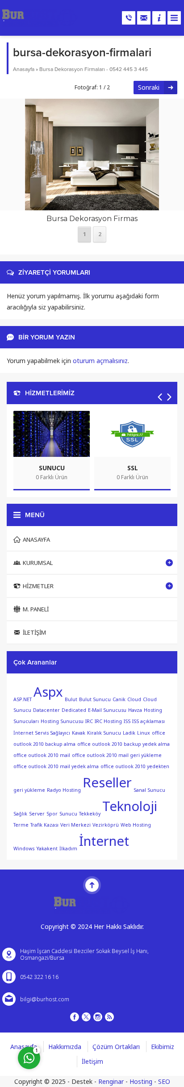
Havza (135, 710)
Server (37, 814)
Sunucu (68, 814)
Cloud (134, 699)
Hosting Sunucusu (62, 721)
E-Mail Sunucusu (107, 710)
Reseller (107, 782)
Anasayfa (23, 69)
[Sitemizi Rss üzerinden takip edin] (109, 1016)
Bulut (71, 699)
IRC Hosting (108, 721)
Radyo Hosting (64, 790)
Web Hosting (136, 825)
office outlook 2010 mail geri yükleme (117, 755)
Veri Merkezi (75, 825)
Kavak (78, 733)
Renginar (111, 1081)
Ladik (129, 733)
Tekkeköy (89, 814)
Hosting (141, 1081)
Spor (52, 814)
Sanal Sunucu (149, 790)
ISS (127, 721)
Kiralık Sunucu (104, 733)
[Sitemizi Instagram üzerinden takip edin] (97, 1016)
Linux (143, 733)
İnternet (104, 841)
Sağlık (20, 814)
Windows (23, 848)
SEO (164, 1081)
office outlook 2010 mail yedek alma (56, 766)
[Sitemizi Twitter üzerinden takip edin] (86, 1016)
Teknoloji (129, 806)
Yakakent (47, 848)
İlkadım (68, 848)
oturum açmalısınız (100, 360)
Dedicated (74, 710)
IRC (89, 721)
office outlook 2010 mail (41, 755)
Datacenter (46, 710)
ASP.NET (22, 699)
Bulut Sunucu (95, 699)
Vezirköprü (105, 825)
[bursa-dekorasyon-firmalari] (92, 205)
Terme (21, 825)
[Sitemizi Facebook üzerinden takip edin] (74, 1016)
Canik (119, 699)
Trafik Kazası (44, 825)
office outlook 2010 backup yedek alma (123, 744)
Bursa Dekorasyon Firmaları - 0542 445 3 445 (93, 69)
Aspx (48, 692)
